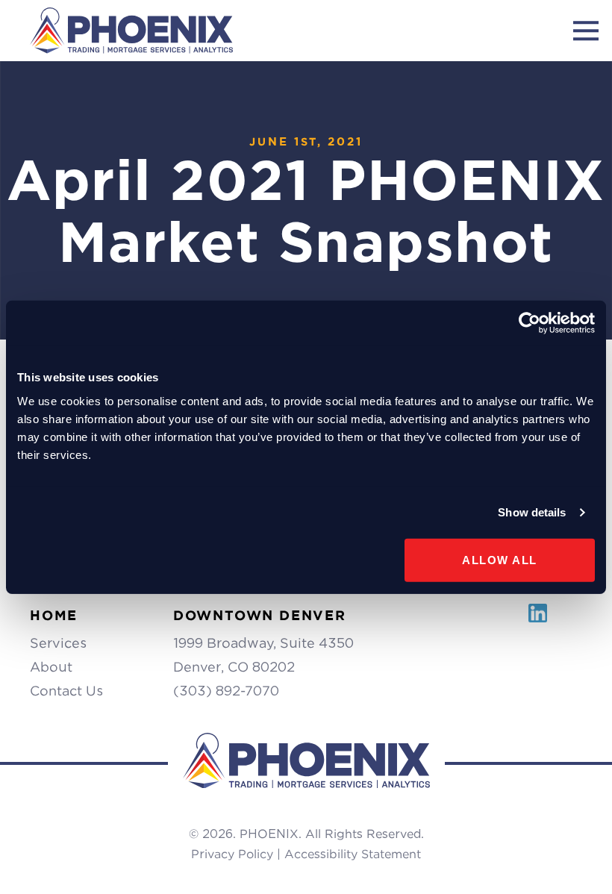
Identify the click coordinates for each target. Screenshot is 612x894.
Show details (532, 512)
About (51, 667)
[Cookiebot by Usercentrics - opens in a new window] (529, 323)
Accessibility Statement (352, 854)
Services (58, 643)
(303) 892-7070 (226, 690)
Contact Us (66, 690)
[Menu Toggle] (586, 30)
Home (54, 615)
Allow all (499, 559)
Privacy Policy (232, 854)
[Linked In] (537, 621)
